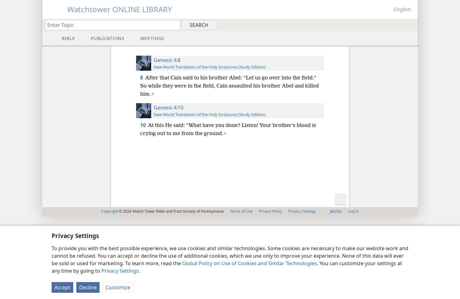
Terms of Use (241, 211)
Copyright (109, 211)
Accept (62, 287)
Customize (117, 287)
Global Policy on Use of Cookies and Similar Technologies (249, 263)
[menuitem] (410, 25)
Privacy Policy (270, 211)
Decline (88, 287)
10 (143, 125)
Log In (353, 211)
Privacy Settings (120, 270)
